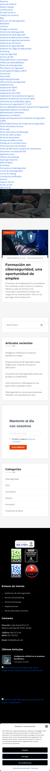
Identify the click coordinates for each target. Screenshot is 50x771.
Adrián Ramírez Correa (16, 258)
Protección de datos (14, 511)
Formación (4, 165)
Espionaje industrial (8, 160)
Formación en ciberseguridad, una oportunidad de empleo (23, 271)
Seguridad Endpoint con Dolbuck (14, 109)
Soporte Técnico (7, 182)
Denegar (25, 756)
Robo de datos (6, 162)
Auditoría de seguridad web (12, 46)
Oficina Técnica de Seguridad (12, 82)
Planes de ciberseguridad (11, 65)
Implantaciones (6, 84)
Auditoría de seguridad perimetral (15, 40)
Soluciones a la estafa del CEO (13, 151)
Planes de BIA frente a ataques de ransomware (20, 148)
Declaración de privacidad (21, 768)
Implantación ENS (7, 90)
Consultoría (10, 491)
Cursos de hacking (8, 173)
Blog (2, 18)
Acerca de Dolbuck (8, 4)
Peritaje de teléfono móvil (11, 140)
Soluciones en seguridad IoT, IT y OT (15, 104)
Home (4, 204)
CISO (7, 485)
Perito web (4, 129)
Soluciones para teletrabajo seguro (15, 101)
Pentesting (4, 51)
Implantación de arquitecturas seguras (17, 96)
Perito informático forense (11, 126)
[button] (46, 726)
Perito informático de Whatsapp (14, 132)
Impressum (34, 768)
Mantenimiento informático (12, 112)
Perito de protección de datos (13, 146)
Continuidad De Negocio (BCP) (13, 71)
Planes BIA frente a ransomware (14, 59)
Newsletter (5, 23)
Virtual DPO (5, 76)
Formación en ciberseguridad (13, 168)
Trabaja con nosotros (9, 15)
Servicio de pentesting (14, 597)
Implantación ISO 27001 (10, 93)
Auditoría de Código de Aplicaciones (16, 48)
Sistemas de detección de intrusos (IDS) (17, 98)
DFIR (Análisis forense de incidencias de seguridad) (22, 123)
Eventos (8, 498)
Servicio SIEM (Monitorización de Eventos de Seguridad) (24, 107)
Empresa (4, 1)
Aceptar (25, 750)
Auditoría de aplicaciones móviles (14, 37)
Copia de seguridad (8, 54)
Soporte (3, 179)
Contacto (4, 26)
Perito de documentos (10, 137)
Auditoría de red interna (10, 43)
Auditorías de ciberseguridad (12, 34)
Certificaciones (6, 9)
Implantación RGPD (8, 87)
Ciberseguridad (12, 479)
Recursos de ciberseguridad (12, 21)
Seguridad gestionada (9, 79)
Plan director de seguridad (11, 68)
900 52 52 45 (5, 187)
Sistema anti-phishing (9, 157)
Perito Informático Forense (16, 610)
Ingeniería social (7, 154)
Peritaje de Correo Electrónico (13, 143)
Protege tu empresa (9, 29)
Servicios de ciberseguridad (12, 32)
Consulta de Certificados (10, 176)
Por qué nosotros (7, 12)
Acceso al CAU (6, 185)
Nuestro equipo (7, 7)
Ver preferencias (25, 763)
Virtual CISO (5, 73)
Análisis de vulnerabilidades (12, 62)
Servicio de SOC (7, 57)
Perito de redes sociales (10, 134)
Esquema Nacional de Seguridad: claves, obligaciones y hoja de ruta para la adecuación (22, 365)
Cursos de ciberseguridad (11, 171)
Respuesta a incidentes (10, 115)
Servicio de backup (13, 602)
